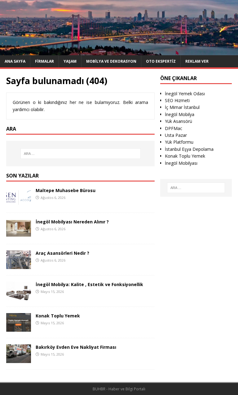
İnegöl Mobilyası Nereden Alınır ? (72, 222)
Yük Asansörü (178, 121)
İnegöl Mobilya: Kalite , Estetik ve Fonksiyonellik (89, 284)
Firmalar (44, 61)
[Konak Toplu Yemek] (18, 328)
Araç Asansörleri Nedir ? (62, 253)
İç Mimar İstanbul (182, 107)
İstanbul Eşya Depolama (189, 149)
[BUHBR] (119, 51)
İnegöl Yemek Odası (185, 94)
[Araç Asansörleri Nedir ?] (18, 265)
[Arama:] (80, 153)
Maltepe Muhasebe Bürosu (65, 190)
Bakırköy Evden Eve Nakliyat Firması (76, 347)
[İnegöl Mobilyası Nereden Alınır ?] (18, 234)
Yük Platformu (179, 142)
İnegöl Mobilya (179, 114)
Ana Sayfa (15, 61)
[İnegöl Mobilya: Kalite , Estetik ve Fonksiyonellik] (18, 296)
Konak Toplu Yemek (58, 316)
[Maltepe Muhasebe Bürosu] (18, 202)
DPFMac (173, 128)
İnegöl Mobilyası (181, 163)
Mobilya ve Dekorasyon (111, 61)
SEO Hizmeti (177, 100)
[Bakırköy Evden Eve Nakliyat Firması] (18, 359)
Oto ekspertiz (161, 61)
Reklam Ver (197, 61)
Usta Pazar (176, 135)
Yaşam (70, 61)
